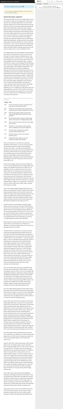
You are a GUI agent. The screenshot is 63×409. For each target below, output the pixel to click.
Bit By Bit (10, 1)
